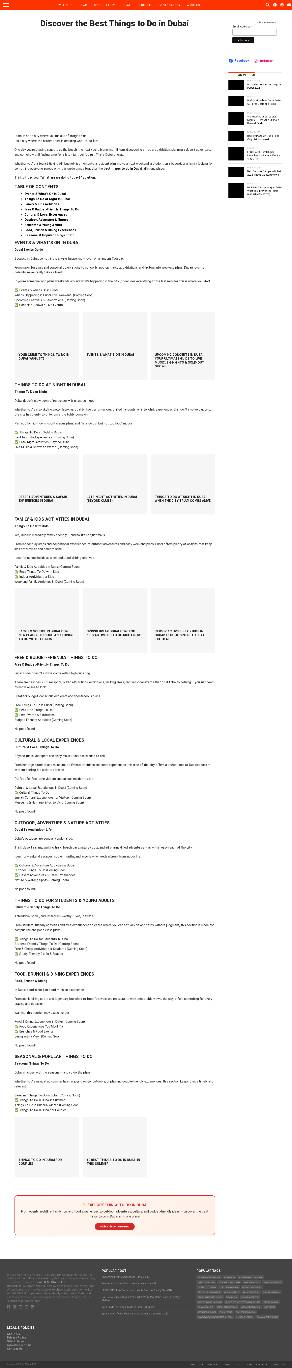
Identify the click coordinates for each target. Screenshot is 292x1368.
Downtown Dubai (251, 1287)
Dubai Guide (145, 5)
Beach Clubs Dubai (229, 1282)
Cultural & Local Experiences (45, 214)
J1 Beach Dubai (244, 1317)
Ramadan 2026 (205, 1307)
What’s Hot (66, 5)
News (83, 5)
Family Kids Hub (206, 1282)
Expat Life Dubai (207, 1287)
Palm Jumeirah (251, 1292)
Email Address (242, 26)
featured (229, 1277)
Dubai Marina (271, 1302)
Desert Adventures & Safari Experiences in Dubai (42, 499)
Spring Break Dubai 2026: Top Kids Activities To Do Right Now (114, 633)
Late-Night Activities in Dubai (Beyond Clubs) (112, 499)
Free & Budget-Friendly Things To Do (51, 209)
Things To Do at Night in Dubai (47, 199)
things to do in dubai (210, 1302)
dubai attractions (227, 1307)
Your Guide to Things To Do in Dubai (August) (43, 356)
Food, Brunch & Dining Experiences (50, 230)
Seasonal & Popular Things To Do (49, 235)
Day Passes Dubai (245, 1312)
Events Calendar (170, 5)
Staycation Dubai (250, 1307)
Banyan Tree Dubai (267, 1317)
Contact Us (14, 1348)
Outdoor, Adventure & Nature (46, 220)
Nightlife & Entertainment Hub (242, 1302)
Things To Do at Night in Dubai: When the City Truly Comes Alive (183, 499)
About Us (193, 5)
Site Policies (16, 1341)
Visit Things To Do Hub (114, 1226)
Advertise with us (19, 1345)
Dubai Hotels (231, 1292)
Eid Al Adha (225, 1312)
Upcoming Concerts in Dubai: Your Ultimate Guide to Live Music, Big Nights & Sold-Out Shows (179, 360)
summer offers (250, 1297)
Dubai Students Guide (210, 1297)
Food (96, 5)
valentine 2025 (252, 1282)
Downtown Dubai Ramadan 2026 (215, 1317)
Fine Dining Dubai (229, 1287)
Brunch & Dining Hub (209, 1292)
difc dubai (231, 1297)
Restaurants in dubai (251, 1277)
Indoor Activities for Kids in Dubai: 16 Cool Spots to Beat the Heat (180, 635)
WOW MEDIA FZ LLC (52, 1282)
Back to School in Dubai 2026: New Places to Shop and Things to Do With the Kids (45, 635)
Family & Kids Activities (41, 204)
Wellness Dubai (207, 1312)
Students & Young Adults (43, 225)
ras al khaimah (271, 1292)
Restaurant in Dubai (209, 1277)
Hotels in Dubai (272, 1282)
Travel (127, 5)
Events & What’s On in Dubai (45, 194)
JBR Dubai (269, 1307)
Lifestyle (111, 5)
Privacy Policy (16, 1337)
